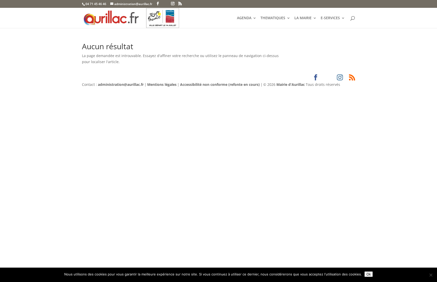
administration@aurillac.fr (121, 84)
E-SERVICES (330, 18)
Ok (368, 274)
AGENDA (244, 18)
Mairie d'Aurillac (290, 84)
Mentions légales (162, 84)
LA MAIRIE (303, 18)
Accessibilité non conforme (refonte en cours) (220, 84)
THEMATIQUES (272, 18)
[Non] (430, 274)
